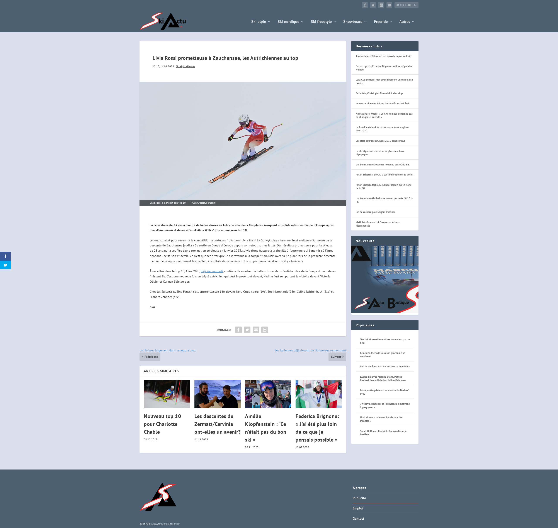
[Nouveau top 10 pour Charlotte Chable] (167, 394)
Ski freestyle (321, 22)
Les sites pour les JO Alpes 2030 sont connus (380, 140)
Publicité (359, 498)
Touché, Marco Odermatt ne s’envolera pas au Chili (383, 56)
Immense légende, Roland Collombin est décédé (382, 103)
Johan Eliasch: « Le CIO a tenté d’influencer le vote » (385, 174)
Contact (358, 518)
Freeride (381, 22)
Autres (404, 22)
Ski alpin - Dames (185, 66)
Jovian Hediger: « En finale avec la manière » (385, 366)
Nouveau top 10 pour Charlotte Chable (162, 424)
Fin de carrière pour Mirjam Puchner (375, 211)
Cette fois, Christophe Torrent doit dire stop (379, 93)
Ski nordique (288, 22)
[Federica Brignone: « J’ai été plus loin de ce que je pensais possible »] (319, 394)
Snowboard (352, 22)
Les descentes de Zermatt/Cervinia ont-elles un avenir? (217, 424)
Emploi (358, 508)
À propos (359, 487)
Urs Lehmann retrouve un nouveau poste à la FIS (382, 164)
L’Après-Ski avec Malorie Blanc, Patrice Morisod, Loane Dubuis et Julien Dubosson (383, 378)
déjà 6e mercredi (212, 271)
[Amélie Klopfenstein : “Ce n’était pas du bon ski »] (268, 394)
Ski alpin (258, 22)
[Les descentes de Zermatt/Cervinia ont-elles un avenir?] (217, 394)
